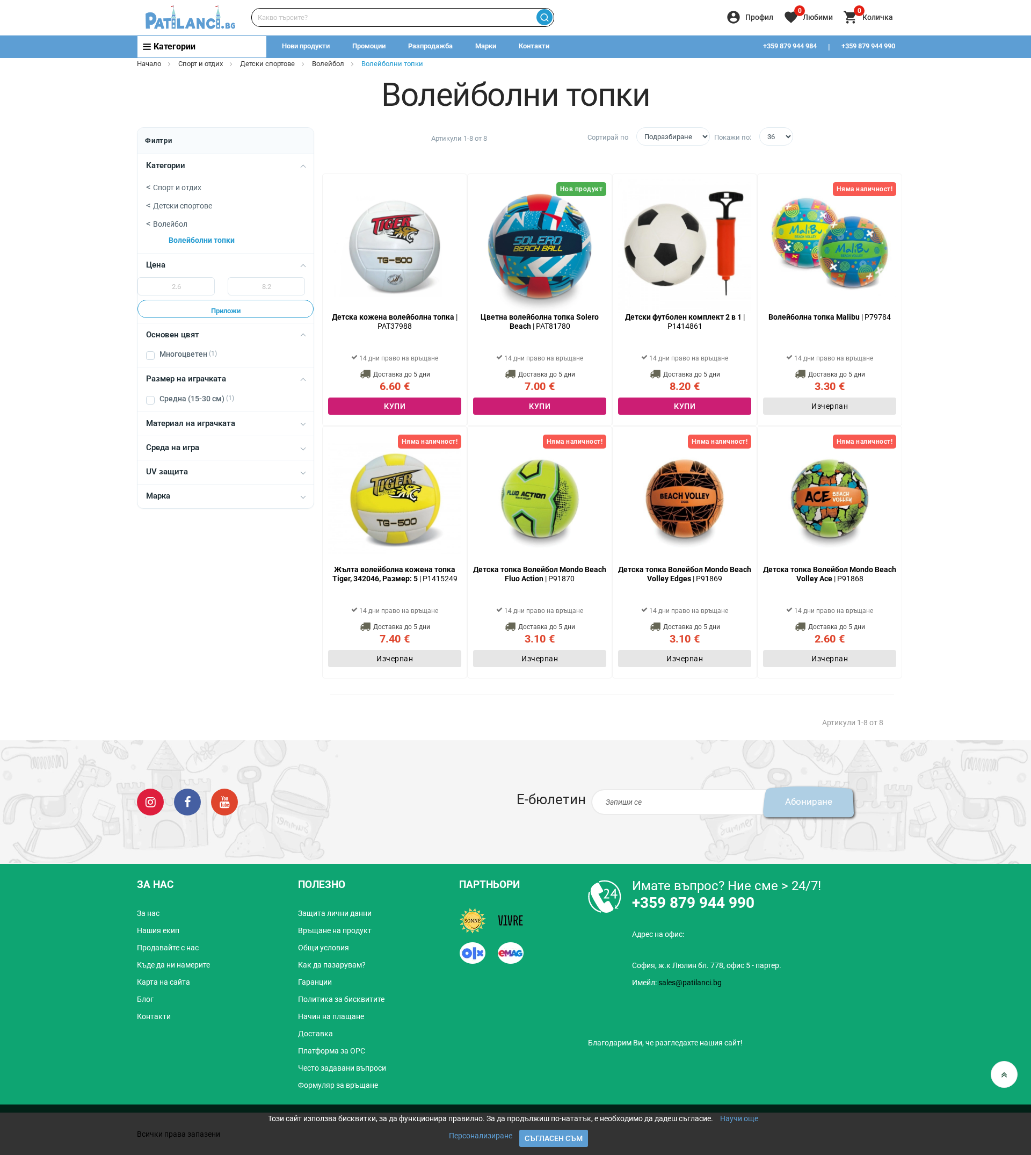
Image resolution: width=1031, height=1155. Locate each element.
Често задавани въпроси (342, 1068)
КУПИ (394, 406)
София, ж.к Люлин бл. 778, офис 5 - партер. (706, 965)
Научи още (739, 1118)
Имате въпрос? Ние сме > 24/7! (726, 886)
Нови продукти (306, 46)
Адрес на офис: (658, 934)
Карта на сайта (163, 982)
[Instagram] (150, 801)
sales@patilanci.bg (690, 982)
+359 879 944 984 (790, 46)
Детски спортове (267, 64)
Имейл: (677, 982)
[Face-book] (187, 801)
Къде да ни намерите (173, 965)
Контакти (534, 46)
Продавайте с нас (168, 947)
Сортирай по (607, 137)
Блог (145, 999)
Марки (485, 46)
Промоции (369, 46)
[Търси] (544, 17)
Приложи (226, 311)
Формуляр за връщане (338, 1085)
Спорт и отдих (201, 64)
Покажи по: (732, 137)
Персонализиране (480, 1135)
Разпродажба (430, 46)
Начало (149, 64)
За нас (148, 913)
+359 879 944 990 (868, 46)
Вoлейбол (328, 64)
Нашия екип (158, 930)
